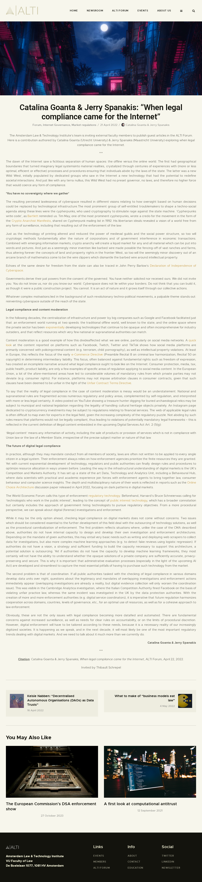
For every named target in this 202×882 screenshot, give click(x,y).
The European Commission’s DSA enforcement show (51, 806)
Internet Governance (56, 125)
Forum (37, 125)
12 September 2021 (150, 810)
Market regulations (84, 125)
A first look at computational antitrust (140, 803)
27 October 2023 (52, 815)
